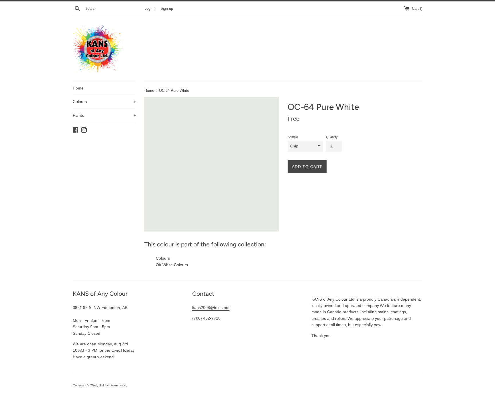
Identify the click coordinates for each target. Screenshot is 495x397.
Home (78, 88)
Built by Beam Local (112, 385)
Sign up (166, 9)
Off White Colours (172, 264)
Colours (104, 101)
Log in (149, 9)
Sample (293, 137)
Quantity (332, 137)
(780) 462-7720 (206, 318)
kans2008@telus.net (210, 307)
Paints (104, 115)
